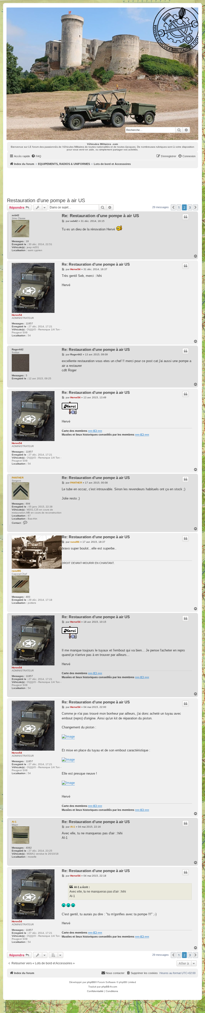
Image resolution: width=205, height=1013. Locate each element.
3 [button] (190, 207)
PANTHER (18, 477)
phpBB (91, 982)
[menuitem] (36, 156)
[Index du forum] (102, 73)
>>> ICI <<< (95, 430)
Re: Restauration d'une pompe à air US (100, 215)
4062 (29, 847)
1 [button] (179, 207)
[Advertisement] (103, 182)
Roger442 (18, 349)
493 (28, 596)
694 (28, 503)
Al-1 (14, 821)
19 (27, 241)
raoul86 (16, 570)
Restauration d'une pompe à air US (46, 200)
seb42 (15, 215)
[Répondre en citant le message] (185, 217)
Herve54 (17, 315)
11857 (29, 323)
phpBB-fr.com (109, 986)
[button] (173, 207)
